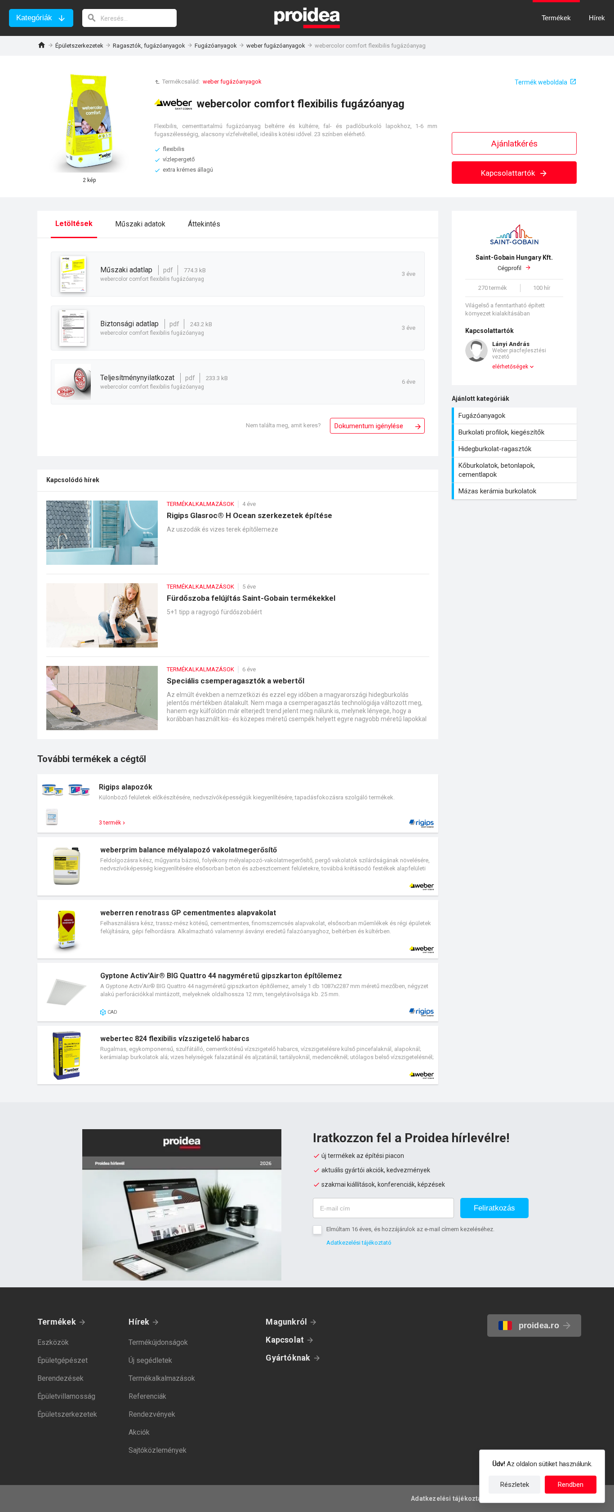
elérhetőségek (510, 367)
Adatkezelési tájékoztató (359, 1242)
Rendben (570, 1485)
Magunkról (286, 1321)
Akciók (139, 1432)
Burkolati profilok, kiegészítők (515, 432)
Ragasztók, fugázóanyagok (149, 45)
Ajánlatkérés (514, 143)
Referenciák (147, 1396)
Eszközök (53, 1342)
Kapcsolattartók (509, 172)
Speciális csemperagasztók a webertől (237, 702)
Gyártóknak (288, 1357)
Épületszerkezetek (79, 45)
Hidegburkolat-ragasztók (515, 449)
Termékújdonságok (158, 1342)
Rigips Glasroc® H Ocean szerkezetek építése (237, 537)
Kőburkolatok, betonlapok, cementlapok (515, 470)
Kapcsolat (285, 1339)
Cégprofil (514, 262)
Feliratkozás (494, 1208)
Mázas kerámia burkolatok (515, 491)
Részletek (514, 1485)
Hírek (139, 1321)
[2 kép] (89, 121)
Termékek (56, 1321)
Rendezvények (152, 1414)
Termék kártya (237, 803)
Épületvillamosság (66, 1396)
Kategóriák (34, 17)
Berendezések (60, 1378)
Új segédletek (150, 1360)
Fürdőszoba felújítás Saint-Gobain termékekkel (237, 619)
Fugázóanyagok (216, 45)
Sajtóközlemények (158, 1450)
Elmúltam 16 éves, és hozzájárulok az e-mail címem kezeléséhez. (410, 1229)
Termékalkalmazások (162, 1378)
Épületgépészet (62, 1360)
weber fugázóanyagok (275, 45)
